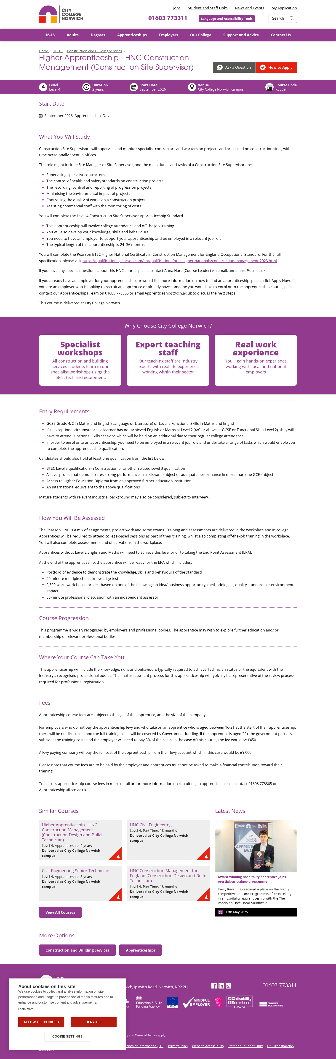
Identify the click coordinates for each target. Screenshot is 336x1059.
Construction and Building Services (94, 51)
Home (44, 51)
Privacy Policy (178, 1046)
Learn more (25, 1009)
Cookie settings (67, 1036)
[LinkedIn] (221, 986)
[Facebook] (214, 986)
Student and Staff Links (208, 7)
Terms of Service (146, 1035)
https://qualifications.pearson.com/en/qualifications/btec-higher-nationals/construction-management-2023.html (180, 260)
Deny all (94, 1022)
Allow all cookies (41, 1022)
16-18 (58, 51)
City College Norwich (61, 14)
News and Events (249, 7)
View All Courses (60, 912)
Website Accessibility (208, 1046)
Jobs (177, 7)
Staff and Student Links (245, 1046)
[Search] (292, 19)
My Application (284, 7)
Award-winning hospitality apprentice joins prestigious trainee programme (252, 879)
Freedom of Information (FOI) (142, 1046)
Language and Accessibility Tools (227, 18)
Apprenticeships (140, 950)
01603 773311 (168, 18)
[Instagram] (228, 986)
